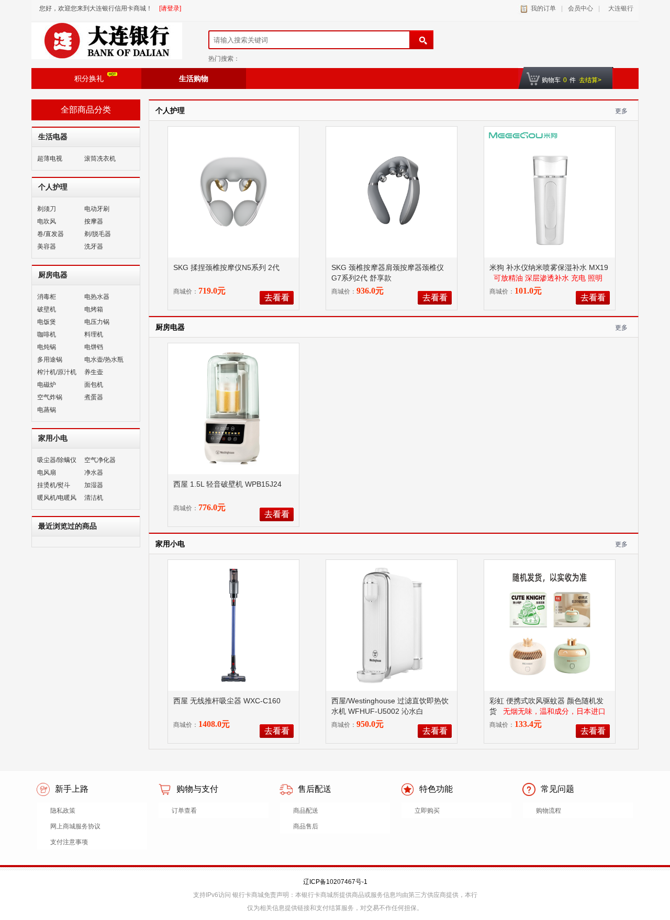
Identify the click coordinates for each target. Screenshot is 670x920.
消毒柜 (46, 296)
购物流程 (548, 810)
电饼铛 (93, 347)
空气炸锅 (49, 397)
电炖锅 (46, 347)
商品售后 (305, 826)
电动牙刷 (96, 208)
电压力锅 (96, 322)
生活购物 (193, 78)
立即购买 (427, 810)
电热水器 (96, 296)
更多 (621, 111)
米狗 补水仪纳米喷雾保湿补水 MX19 (548, 267)
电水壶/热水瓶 (104, 359)
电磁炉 (46, 384)
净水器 (93, 472)
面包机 (93, 384)
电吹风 (46, 221)
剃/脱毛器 (97, 234)
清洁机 (93, 497)
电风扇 (46, 472)
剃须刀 (46, 208)
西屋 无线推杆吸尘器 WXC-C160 (228, 701)
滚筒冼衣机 (100, 158)
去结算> (590, 80)
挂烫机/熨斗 (53, 485)
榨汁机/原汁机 (56, 372)
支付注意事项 (69, 842)
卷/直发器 (50, 234)
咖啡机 (46, 334)
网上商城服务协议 (75, 826)
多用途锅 (49, 359)
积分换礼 (89, 78)
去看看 (276, 297)
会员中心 (580, 8)
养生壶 (93, 372)
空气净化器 (100, 460)
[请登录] (170, 8)
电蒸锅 (46, 409)
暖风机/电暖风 (56, 497)
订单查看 (184, 810)
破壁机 (46, 309)
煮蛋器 (93, 397)
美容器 (46, 246)
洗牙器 (93, 246)
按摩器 (93, 221)
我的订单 (543, 8)
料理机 (93, 334)
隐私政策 (62, 810)
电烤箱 (93, 309)
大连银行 (619, 8)
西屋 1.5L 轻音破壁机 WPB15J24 (228, 484)
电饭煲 (46, 322)
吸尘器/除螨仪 (56, 460)
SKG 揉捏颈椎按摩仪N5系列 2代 (227, 267)
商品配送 (305, 810)
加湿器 (93, 485)
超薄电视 (49, 158)
